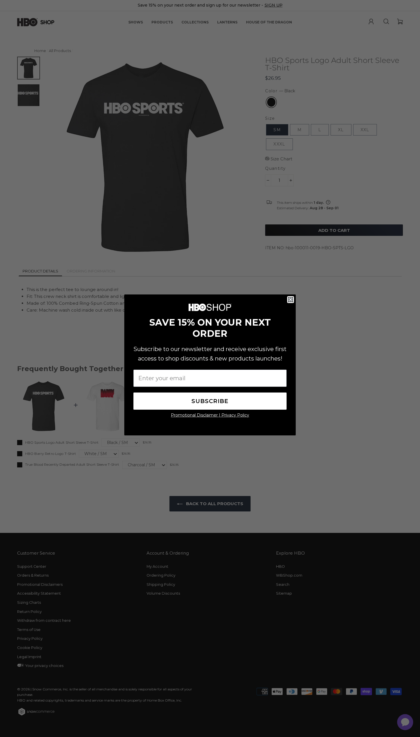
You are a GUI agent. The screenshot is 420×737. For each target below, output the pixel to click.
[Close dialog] (290, 299)
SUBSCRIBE (210, 401)
